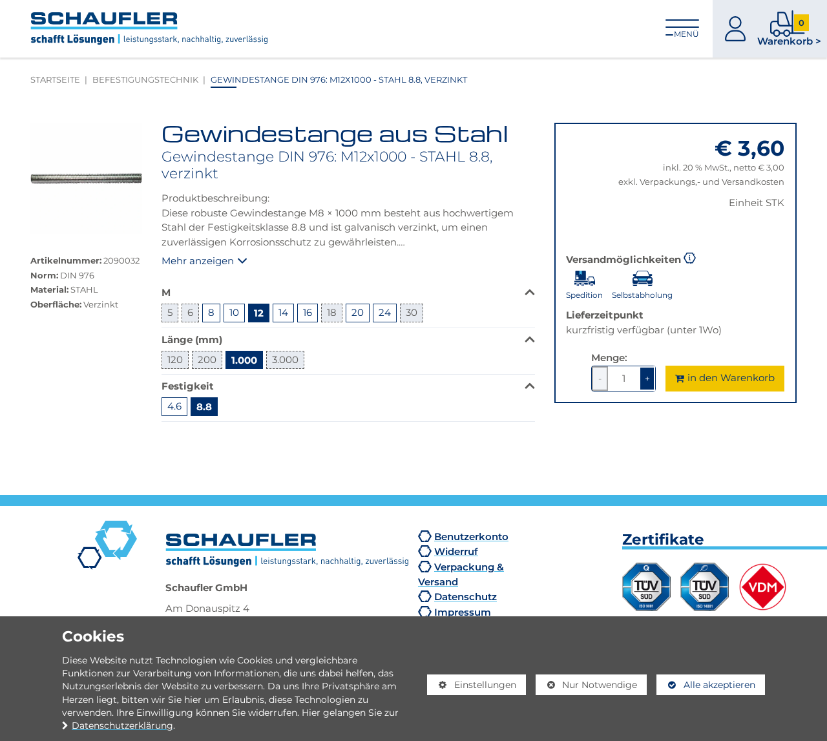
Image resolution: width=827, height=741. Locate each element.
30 (411, 312)
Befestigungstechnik (145, 79)
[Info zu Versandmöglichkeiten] (690, 257)
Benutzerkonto (471, 536)
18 (332, 312)
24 (385, 312)
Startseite (55, 79)
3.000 (285, 359)
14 (283, 312)
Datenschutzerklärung (122, 725)
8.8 (204, 406)
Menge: (609, 357)
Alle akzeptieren (705, 685)
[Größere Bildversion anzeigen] (86, 179)
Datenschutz (465, 596)
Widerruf (456, 551)
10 (234, 312)
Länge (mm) (192, 339)
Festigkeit (188, 385)
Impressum (462, 611)
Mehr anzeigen (198, 260)
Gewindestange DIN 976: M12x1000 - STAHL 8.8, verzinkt (339, 79)
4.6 (174, 406)
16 (307, 312)
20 (357, 312)
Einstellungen (471, 687)
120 (175, 359)
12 (259, 312)
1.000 (244, 359)
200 (207, 359)
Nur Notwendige (587, 687)
